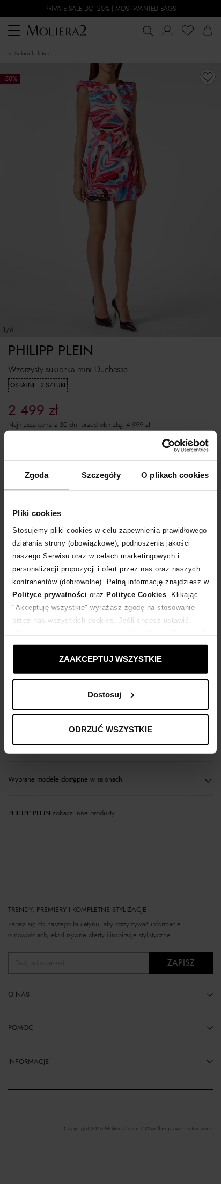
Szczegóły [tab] (101, 475)
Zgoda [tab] (37, 475)
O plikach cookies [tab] (175, 475)
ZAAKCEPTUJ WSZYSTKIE (110, 659)
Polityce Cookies (136, 594)
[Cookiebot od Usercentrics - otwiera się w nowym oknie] (162, 445)
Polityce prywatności (49, 594)
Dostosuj (104, 693)
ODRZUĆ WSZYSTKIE (110, 729)
